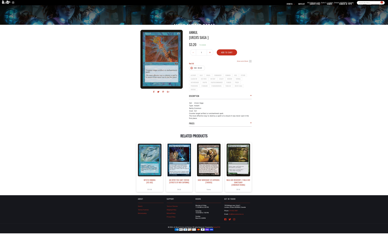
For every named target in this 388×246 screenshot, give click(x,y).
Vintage (193, 89)
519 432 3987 (233, 211)
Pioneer (228, 82)
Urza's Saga (238, 86)
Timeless (228, 86)
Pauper (205, 82)
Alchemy (193, 75)
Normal (238, 79)
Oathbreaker (195, 82)
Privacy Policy (171, 217)
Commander (217, 75)
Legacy (221, 79)
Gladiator (194, 79)
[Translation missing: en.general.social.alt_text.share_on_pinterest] (163, 92)
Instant (212, 79)
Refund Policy (171, 213)
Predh (237, 82)
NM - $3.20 (198, 68)
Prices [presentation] (191, 123)
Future (243, 75)
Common (227, 75)
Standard (204, 86)
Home (190, 21)
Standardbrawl (216, 86)
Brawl (208, 75)
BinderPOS (216, 227)
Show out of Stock (242, 61)
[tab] (220, 96)
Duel (235, 75)
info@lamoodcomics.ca (236, 214)
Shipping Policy (171, 210)
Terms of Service (172, 206)
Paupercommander (217, 82)
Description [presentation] (194, 96)
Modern (229, 79)
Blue (201, 75)
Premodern (194, 86)
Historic (204, 79)
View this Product (151, 169)
